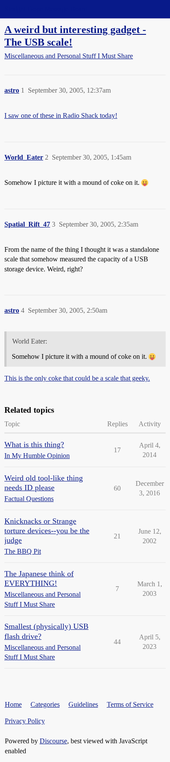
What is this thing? (34, 444)
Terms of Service (130, 704)
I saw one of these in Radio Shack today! (60, 115)
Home (13, 704)
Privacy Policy (25, 721)
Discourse (53, 741)
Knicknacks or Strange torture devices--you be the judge (46, 531)
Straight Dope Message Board (45, 9)
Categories (45, 704)
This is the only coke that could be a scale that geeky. (77, 378)
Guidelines (83, 704)
